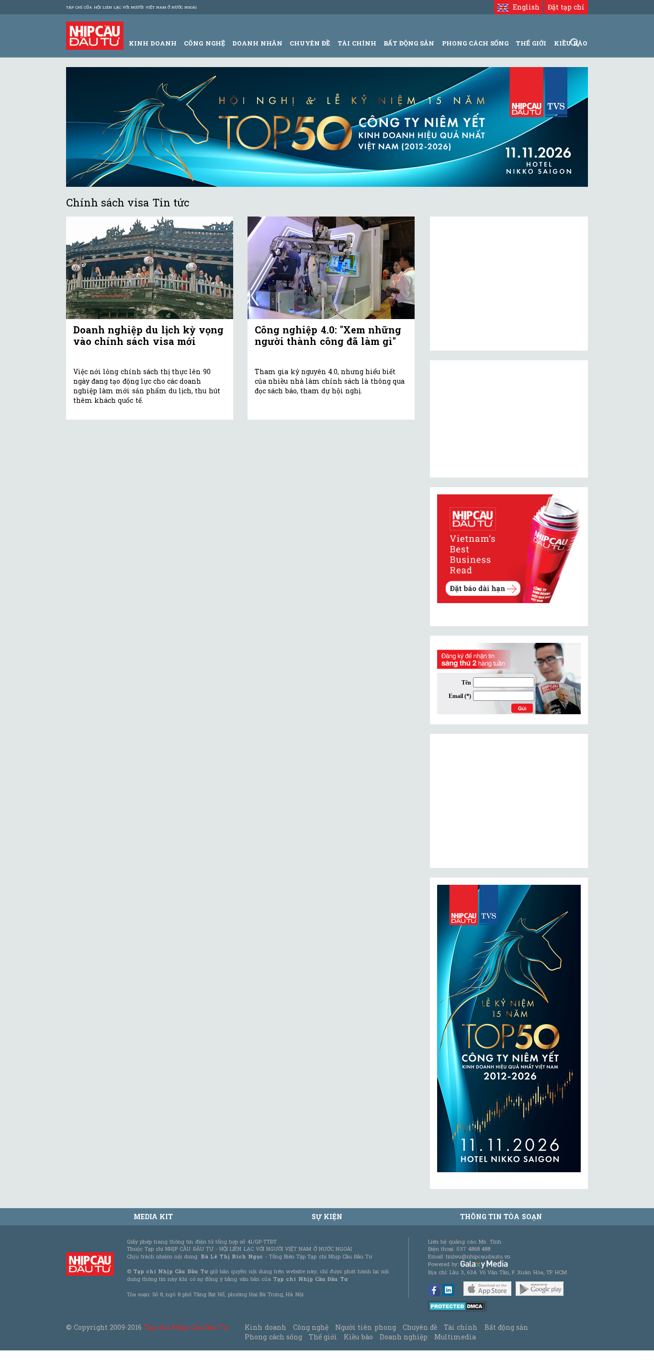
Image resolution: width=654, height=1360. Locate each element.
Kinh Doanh (153, 43)
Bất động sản (408, 43)
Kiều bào (358, 1336)
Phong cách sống (273, 1336)
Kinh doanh (265, 1327)
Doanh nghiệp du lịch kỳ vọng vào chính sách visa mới (148, 335)
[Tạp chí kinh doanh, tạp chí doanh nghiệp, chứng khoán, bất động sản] (95, 34)
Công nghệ (310, 1327)
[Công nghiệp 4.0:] (331, 268)
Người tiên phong (365, 1327)
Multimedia (455, 1336)
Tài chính (460, 1327)
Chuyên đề (310, 43)
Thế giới (531, 43)
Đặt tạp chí (566, 6)
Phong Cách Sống (475, 43)
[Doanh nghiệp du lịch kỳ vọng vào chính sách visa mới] (149, 268)
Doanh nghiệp (404, 1336)
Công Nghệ (204, 43)
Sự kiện (327, 1216)
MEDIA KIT (153, 1216)
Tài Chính (357, 43)
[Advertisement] (509, 801)
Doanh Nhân (257, 43)
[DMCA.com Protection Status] (457, 1305)
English (523, 6)
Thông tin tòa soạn (501, 1216)
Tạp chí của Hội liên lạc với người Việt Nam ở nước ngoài (131, 7)
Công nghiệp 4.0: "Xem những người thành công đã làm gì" (328, 335)
